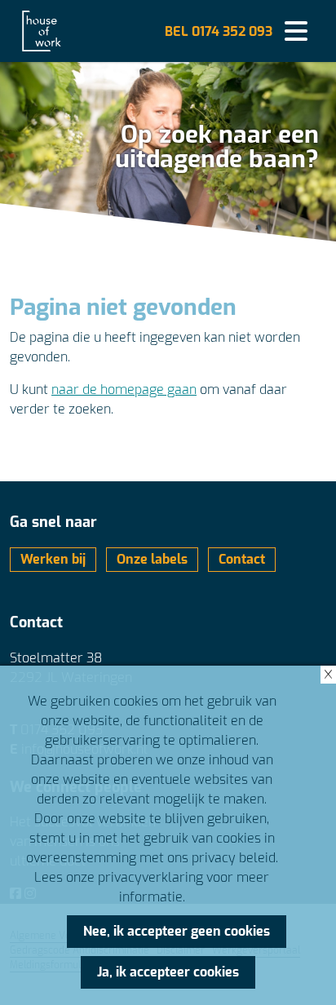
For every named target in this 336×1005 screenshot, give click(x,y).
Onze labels (152, 559)
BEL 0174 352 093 (218, 31)
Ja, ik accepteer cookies (168, 972)
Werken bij (53, 559)
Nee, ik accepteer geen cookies (176, 931)
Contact (242, 559)
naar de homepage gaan (124, 389)
